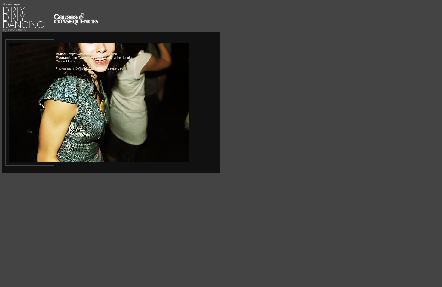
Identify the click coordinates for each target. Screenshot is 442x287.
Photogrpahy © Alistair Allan (75, 68)
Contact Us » (65, 61)
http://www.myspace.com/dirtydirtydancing (102, 57)
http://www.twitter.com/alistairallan (93, 54)
